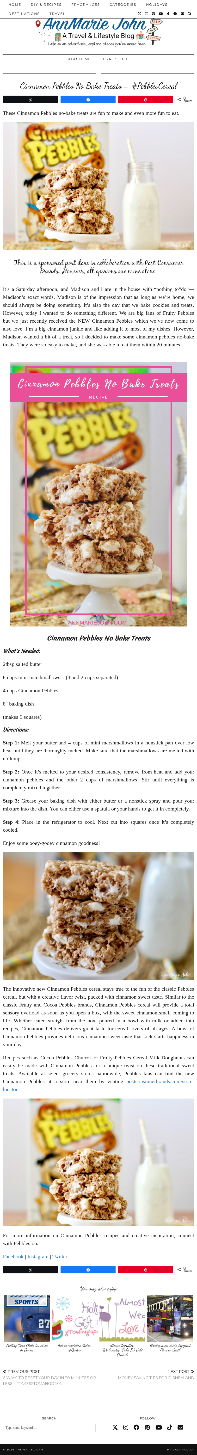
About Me (79, 59)
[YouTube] (161, 13)
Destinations (24, 14)
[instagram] (125, 1427)
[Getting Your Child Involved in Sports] (27, 1318)
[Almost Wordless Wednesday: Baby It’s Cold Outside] (122, 1318)
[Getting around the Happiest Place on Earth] (170, 1318)
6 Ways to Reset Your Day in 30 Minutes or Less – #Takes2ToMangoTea (49, 1377)
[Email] (183, 13)
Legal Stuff (114, 59)
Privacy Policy (180, 1449)
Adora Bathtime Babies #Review (75, 1348)
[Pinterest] (154, 13)
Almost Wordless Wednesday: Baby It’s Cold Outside (122, 1350)
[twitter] (115, 1427)
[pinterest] (147, 1427)
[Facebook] (175, 13)
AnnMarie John (29, 1449)
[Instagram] (146, 13)
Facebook (13, 1256)
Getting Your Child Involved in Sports (27, 1348)
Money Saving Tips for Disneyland (156, 1374)
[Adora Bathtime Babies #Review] (75, 1318)
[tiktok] (169, 1427)
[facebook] (136, 1427)
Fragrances (85, 4)
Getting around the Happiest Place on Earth (170, 1348)
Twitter (59, 1256)
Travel (57, 14)
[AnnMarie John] (98, 26)
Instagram (38, 1256)
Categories (123, 4)
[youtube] (158, 1427)
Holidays (157, 4)
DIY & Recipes (46, 4)
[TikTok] (168, 13)
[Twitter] (140, 13)
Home (14, 4)
